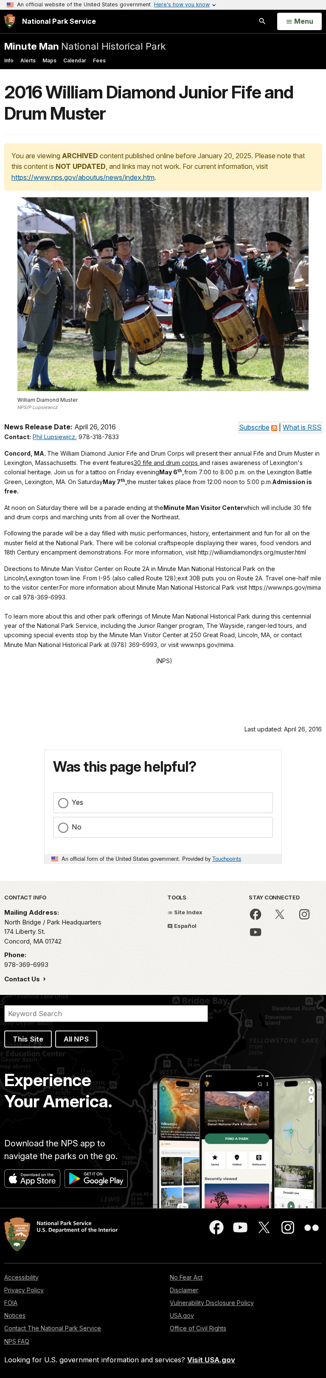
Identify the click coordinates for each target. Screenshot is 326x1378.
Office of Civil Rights (198, 1328)
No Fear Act (186, 1277)
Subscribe (254, 427)
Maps (49, 60)
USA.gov (182, 1315)
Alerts (28, 60)
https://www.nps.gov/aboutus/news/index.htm (83, 177)
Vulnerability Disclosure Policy (212, 1302)
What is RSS (302, 427)
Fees (99, 60)
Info (9, 60)
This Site (28, 1039)
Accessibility (21, 1277)
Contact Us (23, 979)
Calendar (74, 60)
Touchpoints (226, 858)
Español (185, 925)
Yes (77, 802)
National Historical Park (85, 46)
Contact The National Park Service (52, 1328)
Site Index (187, 912)
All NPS (76, 1039)
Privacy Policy (24, 1290)
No (77, 827)
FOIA (10, 1302)
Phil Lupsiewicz (54, 436)
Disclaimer (184, 1290)
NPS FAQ (16, 1341)
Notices (14, 1315)
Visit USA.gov (211, 1360)
